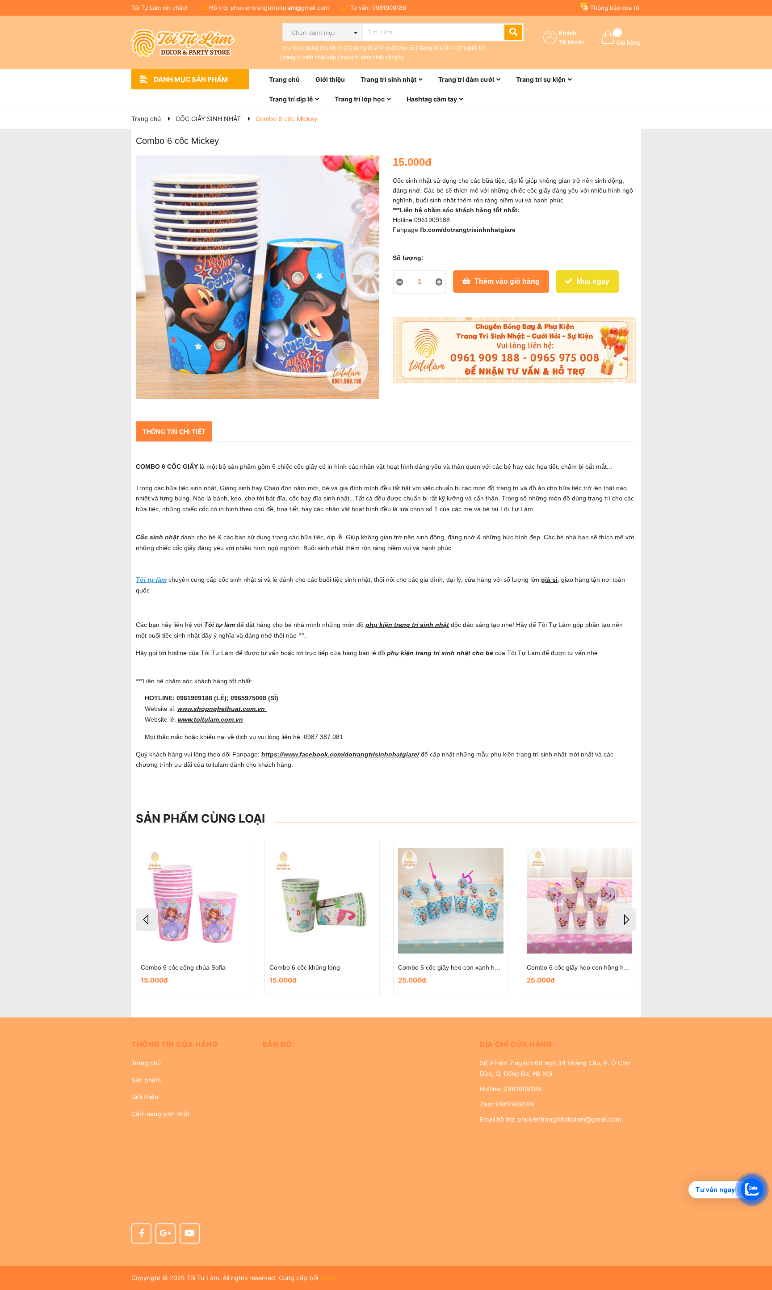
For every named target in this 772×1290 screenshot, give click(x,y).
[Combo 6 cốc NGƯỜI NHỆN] (322, 900)
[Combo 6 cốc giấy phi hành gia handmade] (193, 900)
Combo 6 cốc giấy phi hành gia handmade (200, 967)
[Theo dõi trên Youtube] (190, 1233)
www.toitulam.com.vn (210, 719)
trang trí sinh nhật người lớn (453, 47)
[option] (193, 918)
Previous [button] (147, 919)
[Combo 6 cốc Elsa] (579, 900)
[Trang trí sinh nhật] (514, 350)
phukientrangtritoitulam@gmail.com (280, 7)
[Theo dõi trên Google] (165, 1233)
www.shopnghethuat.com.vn (222, 708)
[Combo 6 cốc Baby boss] (450, 900)
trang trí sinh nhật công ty (372, 57)
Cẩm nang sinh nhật (160, 1114)
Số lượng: (408, 257)
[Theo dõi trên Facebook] (141, 1233)
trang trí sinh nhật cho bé (384, 47)
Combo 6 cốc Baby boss (432, 967)
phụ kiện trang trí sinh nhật (315, 47)
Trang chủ (146, 1063)
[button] (190, 1044)
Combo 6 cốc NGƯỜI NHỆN (309, 967)
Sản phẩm (146, 1080)
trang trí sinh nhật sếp (309, 57)
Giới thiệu (144, 1097)
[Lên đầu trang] (756, 1247)
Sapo (327, 1278)
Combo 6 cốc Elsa (552, 967)
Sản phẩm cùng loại (200, 818)
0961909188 (389, 7)
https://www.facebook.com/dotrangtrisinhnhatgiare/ (340, 754)
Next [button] (625, 919)
